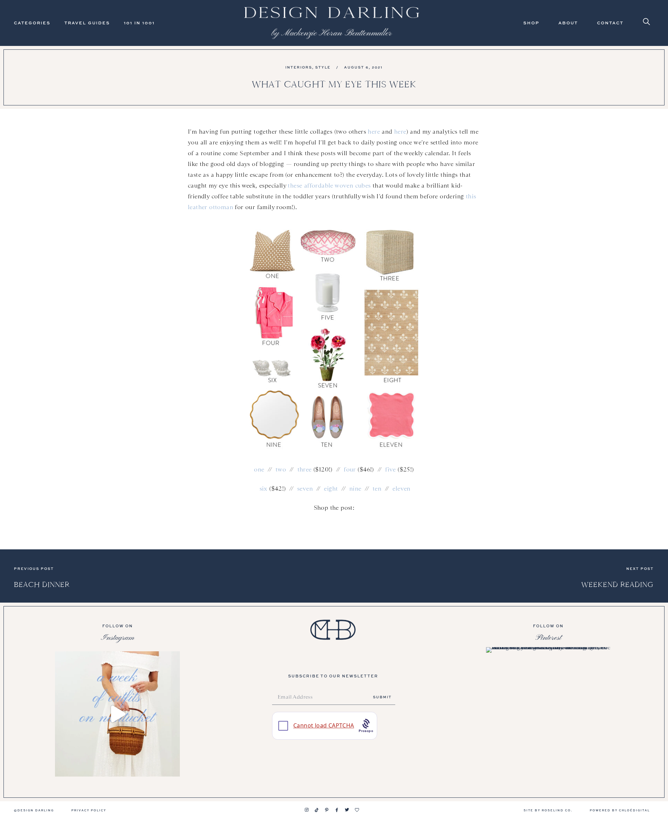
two (281, 469)
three (304, 469)
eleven (401, 488)
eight (331, 488)
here (374, 131)
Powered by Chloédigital (620, 810)
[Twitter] (347, 810)
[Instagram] (306, 810)
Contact (610, 23)
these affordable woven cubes (329, 185)
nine (355, 488)
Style (323, 67)
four (350, 469)
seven (305, 488)
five (390, 469)
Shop (531, 23)
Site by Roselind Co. (548, 810)
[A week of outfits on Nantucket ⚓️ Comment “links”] (117, 713)
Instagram (117, 638)
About (568, 23)
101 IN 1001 (139, 23)
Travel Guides (87, 23)
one (259, 469)
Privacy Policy (88, 810)
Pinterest (548, 638)
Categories (32, 23)
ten (377, 488)
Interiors (298, 67)
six (264, 488)
